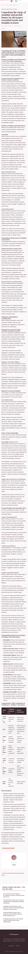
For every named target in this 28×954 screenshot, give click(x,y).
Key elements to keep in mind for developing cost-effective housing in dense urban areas (13, 895)
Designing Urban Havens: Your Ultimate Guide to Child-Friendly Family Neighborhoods (13, 920)
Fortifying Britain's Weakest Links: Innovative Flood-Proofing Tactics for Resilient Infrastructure (12, 914)
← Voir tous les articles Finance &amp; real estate (12, 874)
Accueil (3, 5)
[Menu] (16, 1)
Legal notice (11, 945)
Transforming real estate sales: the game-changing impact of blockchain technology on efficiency (13, 901)
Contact (18, 945)
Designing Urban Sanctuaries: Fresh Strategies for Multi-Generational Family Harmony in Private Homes (13, 908)
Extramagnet (14, 934)
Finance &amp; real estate (11, 5)
